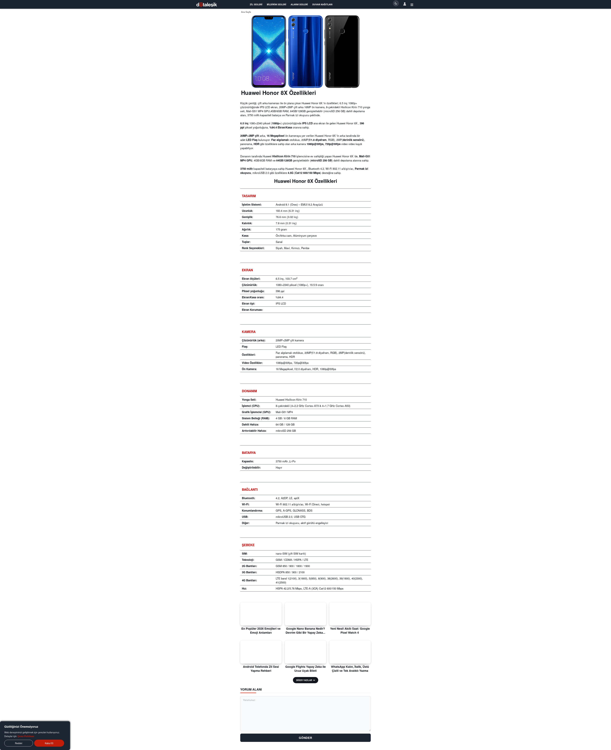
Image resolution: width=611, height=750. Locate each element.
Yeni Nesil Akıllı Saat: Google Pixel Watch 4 (350, 630)
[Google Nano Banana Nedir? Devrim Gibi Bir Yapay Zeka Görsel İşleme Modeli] (305, 614)
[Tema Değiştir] (396, 3)
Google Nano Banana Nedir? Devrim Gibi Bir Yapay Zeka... (305, 630)
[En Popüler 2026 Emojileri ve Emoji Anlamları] (261, 614)
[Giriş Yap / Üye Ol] (411, 4)
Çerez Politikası (26, 736)
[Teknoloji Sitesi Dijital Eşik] (206, 5)
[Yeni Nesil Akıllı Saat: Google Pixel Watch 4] (350, 614)
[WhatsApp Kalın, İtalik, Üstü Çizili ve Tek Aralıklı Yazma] (350, 652)
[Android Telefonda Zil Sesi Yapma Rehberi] (261, 652)
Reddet (18, 743)
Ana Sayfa (246, 11)
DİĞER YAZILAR (304, 680)
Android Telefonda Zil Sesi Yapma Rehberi (261, 669)
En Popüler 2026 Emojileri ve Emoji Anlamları (261, 630)
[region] (35, 735)
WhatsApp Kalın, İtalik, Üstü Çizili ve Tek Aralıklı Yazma (350, 669)
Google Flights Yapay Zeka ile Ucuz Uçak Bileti (305, 669)
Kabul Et (49, 743)
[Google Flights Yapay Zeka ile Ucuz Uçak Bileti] (305, 652)
